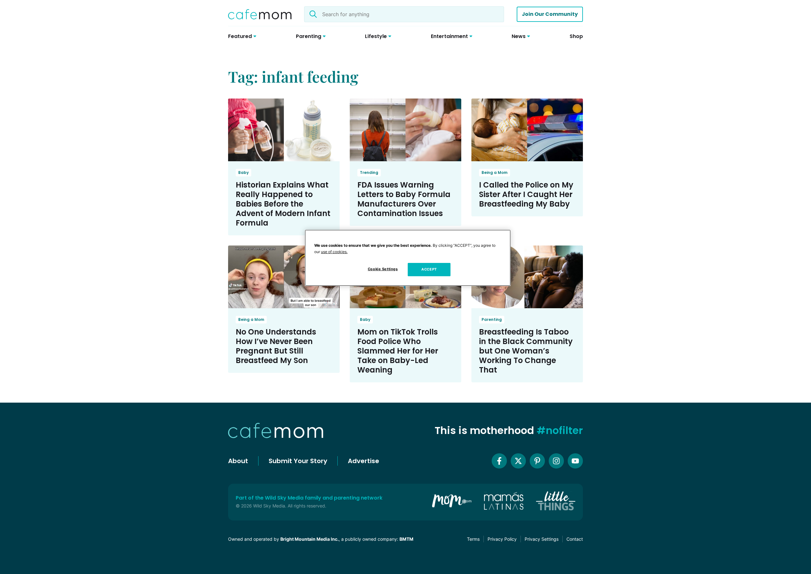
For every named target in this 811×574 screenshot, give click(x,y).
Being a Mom (495, 172)
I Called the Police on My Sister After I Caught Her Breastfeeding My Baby (526, 194)
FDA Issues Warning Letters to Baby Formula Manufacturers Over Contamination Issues (403, 199)
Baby (243, 172)
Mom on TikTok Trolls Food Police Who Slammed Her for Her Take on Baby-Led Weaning (397, 351)
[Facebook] (499, 461)
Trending (369, 172)
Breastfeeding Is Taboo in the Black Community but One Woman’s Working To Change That (526, 351)
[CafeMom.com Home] (259, 14)
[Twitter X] (518, 461)
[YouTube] (575, 461)
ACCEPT (429, 269)
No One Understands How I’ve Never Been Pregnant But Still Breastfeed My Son (276, 346)
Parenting (492, 319)
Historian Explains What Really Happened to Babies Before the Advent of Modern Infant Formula (283, 204)
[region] (408, 258)
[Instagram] (556, 461)
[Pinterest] (537, 461)
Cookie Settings (383, 269)
